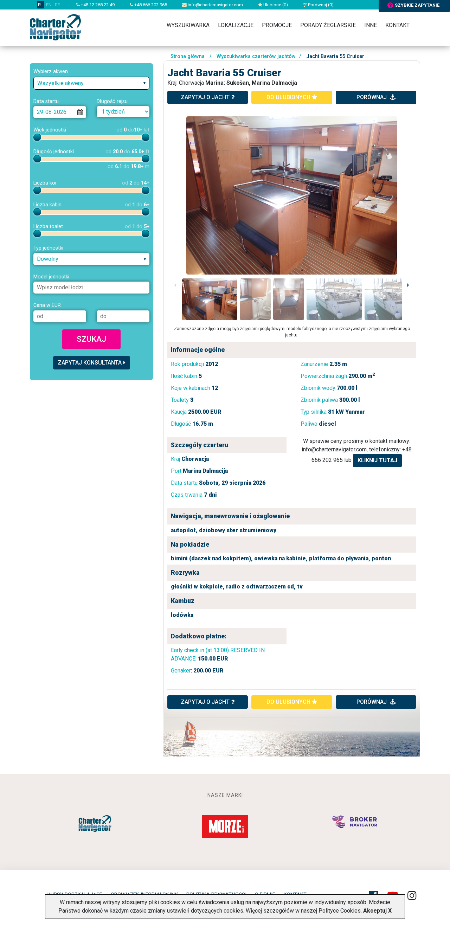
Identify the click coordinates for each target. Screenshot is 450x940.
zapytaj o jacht (205, 97)
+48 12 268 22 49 (97, 4)
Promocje (277, 25)
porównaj (372, 97)
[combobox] (91, 83)
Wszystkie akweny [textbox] (60, 83)
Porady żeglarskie (328, 25)
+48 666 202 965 (150, 4)
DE (57, 4)
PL (40, 4)
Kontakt (397, 25)
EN (49, 4)
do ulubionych (289, 97)
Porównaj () (320, 4)
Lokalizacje (235, 25)
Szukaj (91, 338)
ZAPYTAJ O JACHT (205, 701)
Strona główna (188, 56)
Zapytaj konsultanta (90, 362)
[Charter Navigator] (55, 27)
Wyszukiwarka (188, 25)
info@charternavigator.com (215, 4)
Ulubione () (275, 4)
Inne (370, 25)
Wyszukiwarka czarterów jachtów (256, 56)
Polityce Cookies (340, 910)
